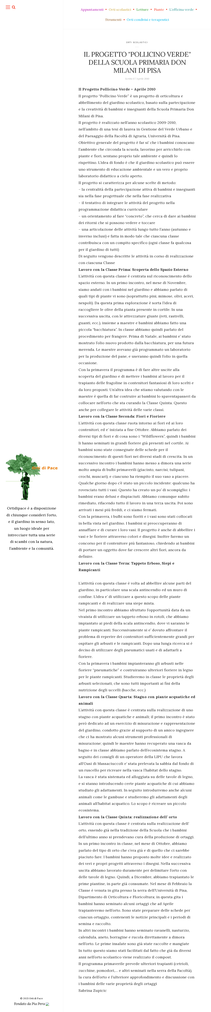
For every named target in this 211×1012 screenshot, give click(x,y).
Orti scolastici (137, 42)
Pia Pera (39, 1003)
